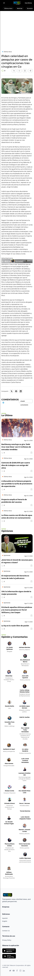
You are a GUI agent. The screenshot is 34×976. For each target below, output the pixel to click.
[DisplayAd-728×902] (17, 261)
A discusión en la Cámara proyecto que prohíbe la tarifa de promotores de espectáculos (16, 483)
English (4, 921)
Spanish (5, 918)
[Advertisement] (17, 28)
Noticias (19, 8)
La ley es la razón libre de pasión (15, 626)
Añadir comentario (24, 401)
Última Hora (8, 8)
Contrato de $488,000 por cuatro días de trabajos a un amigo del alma (15, 465)
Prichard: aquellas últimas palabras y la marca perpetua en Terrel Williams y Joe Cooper (16, 609)
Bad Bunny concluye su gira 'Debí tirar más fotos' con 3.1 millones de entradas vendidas (16, 446)
